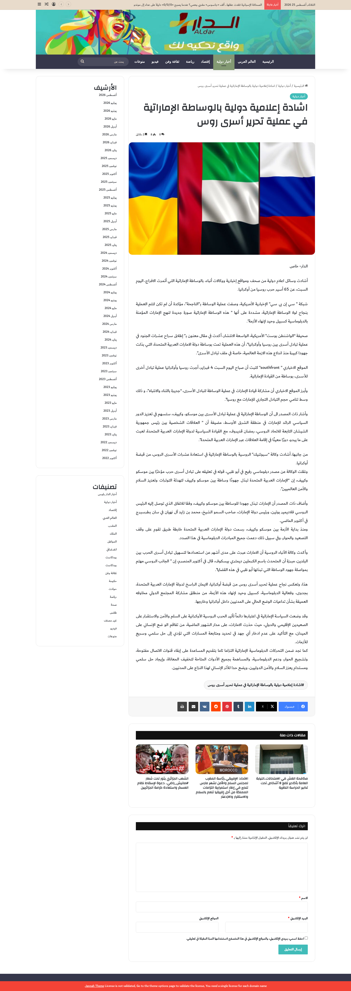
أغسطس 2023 (108, 379)
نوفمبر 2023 (109, 355)
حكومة (113, 581)
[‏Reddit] (216, 706)
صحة (114, 604)
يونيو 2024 (110, 300)
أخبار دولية (224, 61)
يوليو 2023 (110, 387)
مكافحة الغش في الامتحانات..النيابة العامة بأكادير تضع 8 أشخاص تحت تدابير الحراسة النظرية (282, 783)
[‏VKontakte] (204, 706)
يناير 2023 (111, 434)
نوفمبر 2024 (109, 260)
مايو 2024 (111, 308)
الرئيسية (268, 61)
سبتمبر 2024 (109, 276)
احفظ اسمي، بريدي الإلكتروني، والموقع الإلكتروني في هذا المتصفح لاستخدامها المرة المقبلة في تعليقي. (245, 938)
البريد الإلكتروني (298, 918)
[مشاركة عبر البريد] (193, 706)
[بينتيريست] (227, 706)
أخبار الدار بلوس (107, 494)
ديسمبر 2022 (109, 442)
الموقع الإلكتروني (208, 918)
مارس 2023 (109, 418)
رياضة (190, 61)
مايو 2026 (111, 118)
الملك (113, 533)
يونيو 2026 (110, 110)
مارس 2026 (109, 134)
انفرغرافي (111, 549)
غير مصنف (110, 620)
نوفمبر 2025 (109, 166)
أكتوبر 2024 (109, 268)
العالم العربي (247, 61)
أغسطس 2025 (108, 189)
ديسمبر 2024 (109, 252)
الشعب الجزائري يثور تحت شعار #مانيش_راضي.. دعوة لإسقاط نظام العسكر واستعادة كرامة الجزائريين (162, 783)
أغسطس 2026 (108, 95)
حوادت (113, 589)
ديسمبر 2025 (109, 158)
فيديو (155, 61)
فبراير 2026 (110, 142)
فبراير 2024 (110, 331)
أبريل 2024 (110, 316)
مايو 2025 (111, 213)
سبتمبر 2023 (109, 371)
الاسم (303, 898)
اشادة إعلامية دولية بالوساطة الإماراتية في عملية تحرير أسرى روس (255, 685)
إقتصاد (205, 61)
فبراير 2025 (110, 237)
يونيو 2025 (110, 205)
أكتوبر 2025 (109, 174)
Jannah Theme (94, 986)
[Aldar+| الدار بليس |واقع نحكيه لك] (175, 32)
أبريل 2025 (110, 221)
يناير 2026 (111, 150)
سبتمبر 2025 (109, 181)
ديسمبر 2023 (109, 347)
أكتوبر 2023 (109, 363)
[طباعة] (182, 706)
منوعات (139, 61)
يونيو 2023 (110, 395)
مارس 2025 (109, 229)
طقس (113, 612)
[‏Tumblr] (238, 706)
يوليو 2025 (110, 197)
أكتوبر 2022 (109, 458)
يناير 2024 (111, 339)
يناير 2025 (111, 245)
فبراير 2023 (110, 426)
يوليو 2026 (110, 102)
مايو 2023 (111, 402)
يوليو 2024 (110, 292)
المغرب (112, 525)
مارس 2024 (109, 324)
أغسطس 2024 (108, 284)
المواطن (112, 541)
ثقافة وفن (172, 61)
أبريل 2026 (110, 126)
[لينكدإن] (249, 706)
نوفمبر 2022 (109, 450)
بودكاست (111, 557)
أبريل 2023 (110, 410)
